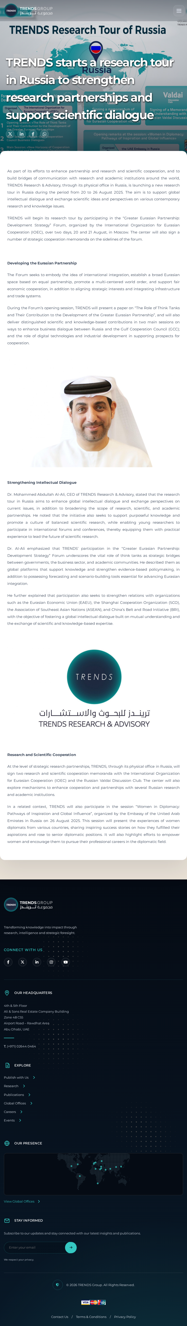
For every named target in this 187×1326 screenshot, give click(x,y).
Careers (10, 1112)
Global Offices (15, 1103)
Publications (14, 1095)
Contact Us (59, 1317)
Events (9, 1120)
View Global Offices (19, 1201)
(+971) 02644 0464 (20, 1046)
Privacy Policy (125, 1317)
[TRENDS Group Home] (28, 10)
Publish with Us (16, 1077)
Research (11, 1086)
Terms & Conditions (91, 1317)
